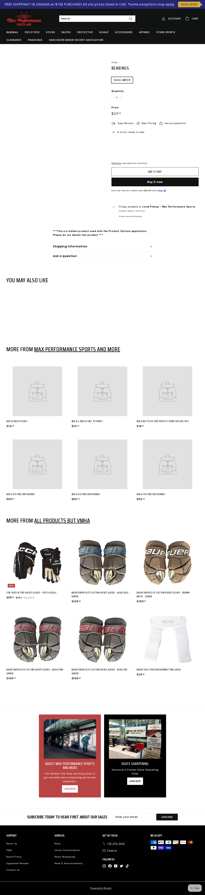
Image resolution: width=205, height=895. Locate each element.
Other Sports (165, 32)
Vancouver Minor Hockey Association (76, 40)
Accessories (124, 32)
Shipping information (70, 246)
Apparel (144, 32)
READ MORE (189, 4)
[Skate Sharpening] (135, 739)
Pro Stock (32, 32)
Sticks (50, 32)
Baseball (12, 32)
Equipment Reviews (17, 863)
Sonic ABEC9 (122, 80)
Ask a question (65, 256)
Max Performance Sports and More (77, 349)
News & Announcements (68, 863)
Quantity (117, 91)
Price (115, 107)
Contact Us (13, 869)
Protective (85, 32)
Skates (66, 32)
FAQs (9, 850)
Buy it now (155, 182)
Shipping (116, 163)
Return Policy (14, 856)
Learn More (70, 789)
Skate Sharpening (64, 856)
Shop (57, 843)
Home (114, 62)
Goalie (104, 32)
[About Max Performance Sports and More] (70, 739)
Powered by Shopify (101, 888)
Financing (35, 40)
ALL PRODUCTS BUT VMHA (62, 520)
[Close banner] (201, 4)
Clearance (13, 40)
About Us (11, 843)
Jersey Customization (67, 850)
